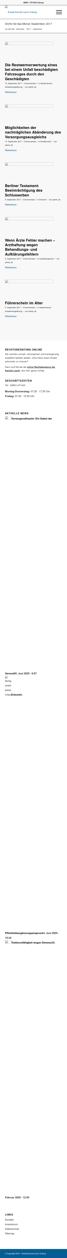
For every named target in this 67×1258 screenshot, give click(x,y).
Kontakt (9, 1219)
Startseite (20, 29)
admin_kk (32, 87)
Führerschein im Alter (24, 302)
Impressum (11, 1224)
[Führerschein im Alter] (29, 289)
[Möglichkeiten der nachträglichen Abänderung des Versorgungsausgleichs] (29, 114)
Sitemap (9, 1233)
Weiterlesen (11, 92)
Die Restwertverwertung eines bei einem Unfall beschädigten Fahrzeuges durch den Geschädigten (31, 71)
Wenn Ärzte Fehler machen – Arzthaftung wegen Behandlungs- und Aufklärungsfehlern (30, 247)
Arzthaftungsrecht (46, 258)
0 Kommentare (30, 83)
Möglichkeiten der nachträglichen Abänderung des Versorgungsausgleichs (33, 132)
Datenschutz (12, 1228)
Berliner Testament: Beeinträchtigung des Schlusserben (23, 190)
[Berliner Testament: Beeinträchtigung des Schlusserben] (29, 172)
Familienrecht (45, 141)
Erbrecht (42, 199)
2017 (28, 29)
